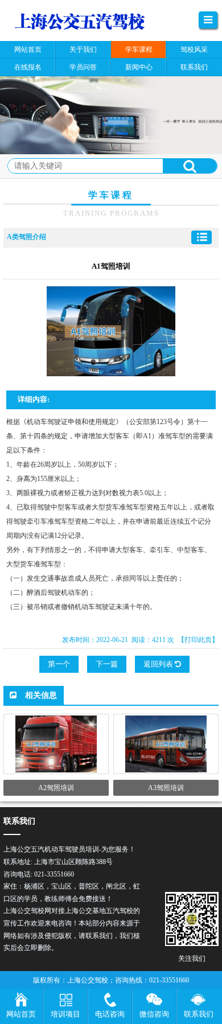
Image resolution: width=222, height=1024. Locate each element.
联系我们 (198, 1014)
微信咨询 (154, 1014)
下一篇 (107, 664)
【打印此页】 (198, 640)
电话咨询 (110, 1014)
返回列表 (159, 664)
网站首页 (21, 1014)
